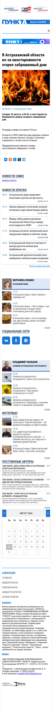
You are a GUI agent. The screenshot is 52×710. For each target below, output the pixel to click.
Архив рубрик (10, 596)
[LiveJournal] (19, 159)
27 (26, 547)
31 (9, 552)
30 (43, 547)
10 (9, 536)
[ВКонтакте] (5, 159)
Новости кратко (11, 592)
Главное (7, 577)
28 (32, 547)
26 (20, 547)
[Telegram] (23, 159)
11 (15, 536)
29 (37, 547)
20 (26, 542)
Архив (47, 327)
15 (37, 536)
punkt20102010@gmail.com (30, 673)
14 (32, 536)
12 (20, 536)
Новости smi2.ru (9, 180)
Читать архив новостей (39, 266)
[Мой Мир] (14, 159)
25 (15, 547)
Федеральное (10, 582)
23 (43, 542)
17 (9, 542)
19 (20, 542)
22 (37, 542)
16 (43, 536)
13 (26, 536)
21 (32, 542)
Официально (10, 587)
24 (9, 547)
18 (15, 542)
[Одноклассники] (10, 159)
